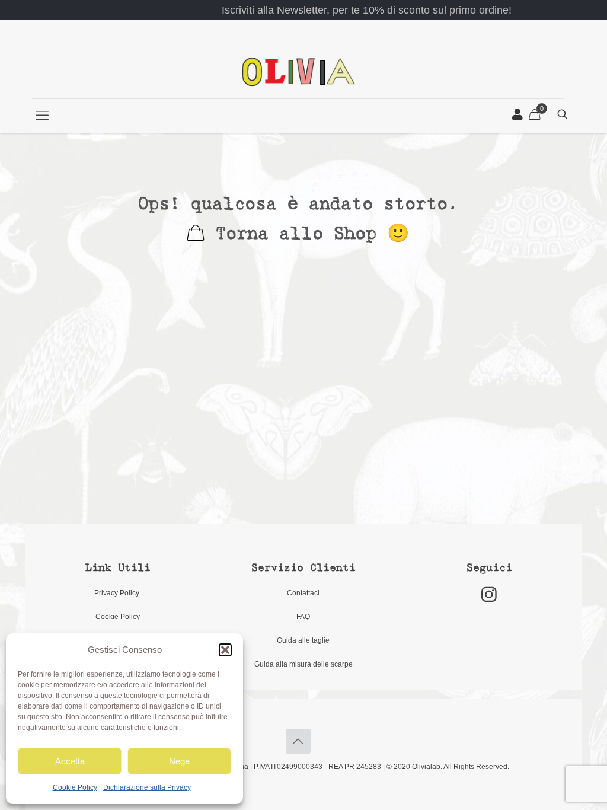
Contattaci (303, 593)
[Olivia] (298, 71)
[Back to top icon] (298, 741)
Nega (179, 761)
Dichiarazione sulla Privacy (147, 787)
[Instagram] (489, 594)
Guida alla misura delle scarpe (303, 664)
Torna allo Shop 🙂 (307, 234)
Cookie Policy (75, 787)
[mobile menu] (42, 116)
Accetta (70, 761)
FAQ (303, 617)
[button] (225, 650)
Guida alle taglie (303, 640)
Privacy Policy (117, 593)
